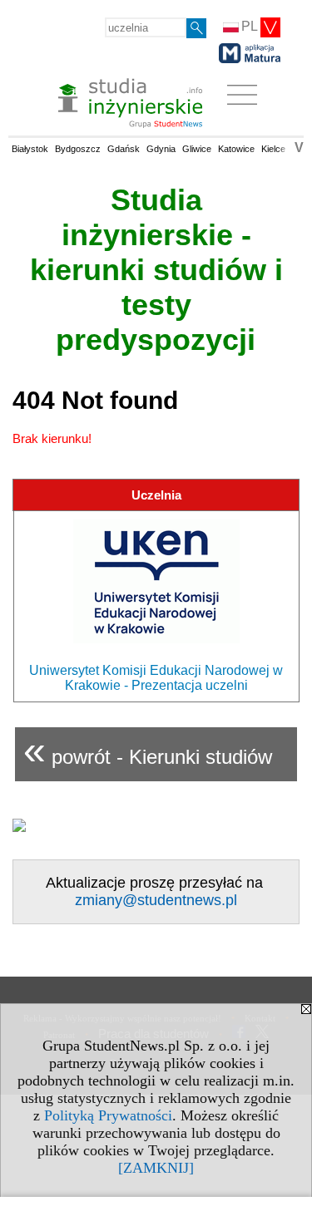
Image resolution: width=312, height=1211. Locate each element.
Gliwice (196, 149)
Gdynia (161, 149)
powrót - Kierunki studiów (147, 750)
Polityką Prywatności (108, 1115)
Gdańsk (123, 149)
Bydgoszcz (78, 149)
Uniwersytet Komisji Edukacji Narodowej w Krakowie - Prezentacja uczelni (156, 677)
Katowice (236, 149)
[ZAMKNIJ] (156, 1167)
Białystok (30, 149)
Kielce (273, 149)
